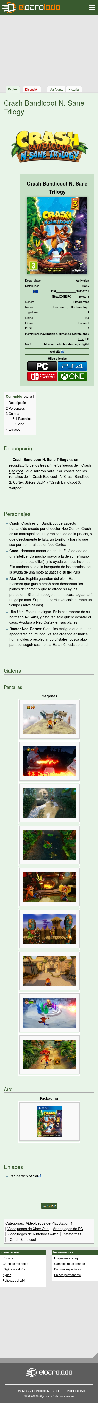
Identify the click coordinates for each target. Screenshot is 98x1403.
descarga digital (78, 344)
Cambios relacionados (69, 1263)
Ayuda (7, 1274)
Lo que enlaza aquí (67, 1258)
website (55, 351)
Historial (74, 89)
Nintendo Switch (70, 333)
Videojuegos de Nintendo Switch (33, 1233)
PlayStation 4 (48, 333)
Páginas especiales (67, 1269)
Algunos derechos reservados (56, 1396)
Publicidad (76, 1391)
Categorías (14, 1223)
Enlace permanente (67, 1274)
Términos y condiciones (33, 1391)
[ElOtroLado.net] (31, 7)
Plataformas (81, 302)
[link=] (35, 291)
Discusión (32, 89)
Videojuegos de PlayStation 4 (49, 1223)
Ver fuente (56, 89)
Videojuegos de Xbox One (28, 1228)
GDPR (60, 1391)
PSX (58, 470)
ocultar (28, 396)
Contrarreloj (79, 307)
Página (13, 89)
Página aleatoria (14, 1269)
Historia (58, 307)
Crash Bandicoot (23, 1239)
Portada (8, 1258)
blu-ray (48, 344)
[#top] (49, 1205)
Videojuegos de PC (68, 1228)
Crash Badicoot (45, 476)
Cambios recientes (15, 1263)
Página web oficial (23, 1175)
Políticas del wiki (14, 1280)
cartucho (61, 344)
